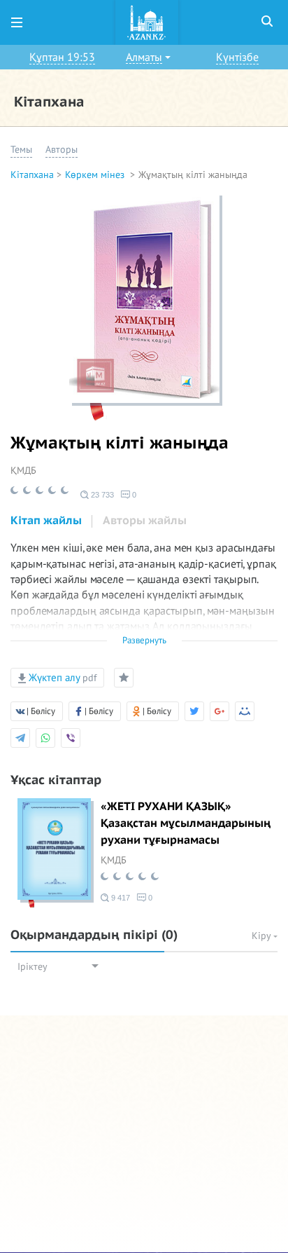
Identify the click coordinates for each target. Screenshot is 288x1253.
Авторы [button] (61, 150)
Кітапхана (32, 175)
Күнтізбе (237, 57)
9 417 (119, 897)
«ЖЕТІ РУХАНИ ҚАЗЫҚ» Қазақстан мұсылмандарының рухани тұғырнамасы (186, 823)
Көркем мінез (96, 175)
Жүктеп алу (61, 677)
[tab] (46, 521)
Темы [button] (21, 150)
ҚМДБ (23, 471)
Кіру (262, 936)
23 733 (101, 495)
